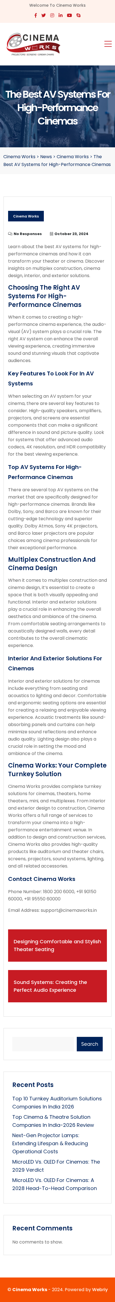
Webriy (100, 1289)
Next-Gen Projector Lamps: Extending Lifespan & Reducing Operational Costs (50, 1143)
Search (89, 1044)
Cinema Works (26, 216)
